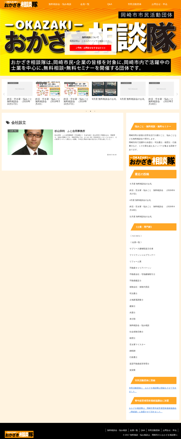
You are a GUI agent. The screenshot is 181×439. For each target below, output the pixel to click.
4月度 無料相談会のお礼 (140, 200)
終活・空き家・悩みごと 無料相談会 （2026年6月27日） (152, 192)
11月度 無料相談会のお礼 (141, 216)
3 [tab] (94, 111)
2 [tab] (90, 111)
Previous (3, 94)
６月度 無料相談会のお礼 (141, 184)
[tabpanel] (20, 94)
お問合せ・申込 (170, 430)
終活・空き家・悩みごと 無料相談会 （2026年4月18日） (152, 208)
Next (177, 94)
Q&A (143, 430)
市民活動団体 (154, 430)
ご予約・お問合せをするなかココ (90, 48)
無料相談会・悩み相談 (117, 430)
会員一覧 (134, 430)
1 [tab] (86, 111)
